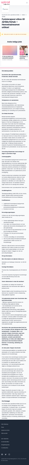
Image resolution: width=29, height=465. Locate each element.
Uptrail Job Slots (5, 430)
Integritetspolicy (5, 444)
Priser (2, 427)
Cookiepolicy (4, 447)
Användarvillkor (5, 441)
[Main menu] (26, 2)
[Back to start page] (5, 2)
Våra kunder (4, 433)
